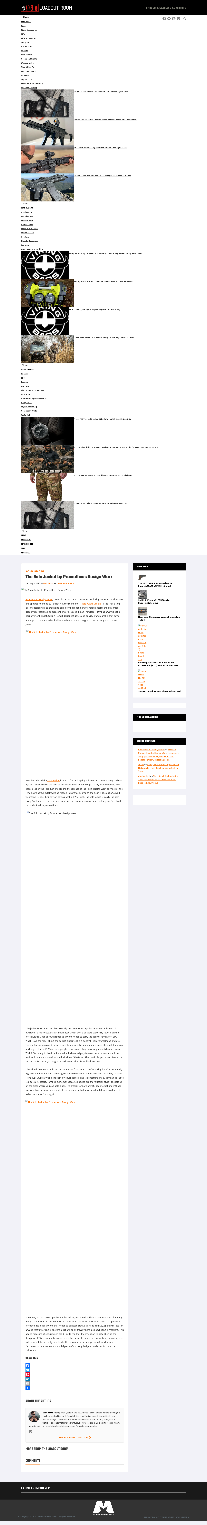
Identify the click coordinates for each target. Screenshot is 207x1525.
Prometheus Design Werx (38, 599)
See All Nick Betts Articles (74, 1437)
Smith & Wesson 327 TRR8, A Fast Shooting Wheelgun (155, 601)
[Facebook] (74, 1365)
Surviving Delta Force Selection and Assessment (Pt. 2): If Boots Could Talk (158, 664)
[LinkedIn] (74, 1379)
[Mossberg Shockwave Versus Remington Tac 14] (142, 608)
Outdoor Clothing (34, 571)
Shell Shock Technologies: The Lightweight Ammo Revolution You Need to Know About (158, 779)
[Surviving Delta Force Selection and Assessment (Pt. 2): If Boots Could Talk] (142, 625)
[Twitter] (74, 1370)
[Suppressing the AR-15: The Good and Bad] (142, 671)
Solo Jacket (53, 780)
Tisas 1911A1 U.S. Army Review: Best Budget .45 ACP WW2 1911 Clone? (156, 584)
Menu (26, 17)
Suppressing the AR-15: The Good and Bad (159, 691)
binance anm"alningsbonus (151, 749)
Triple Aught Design (90, 603)
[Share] (74, 1388)
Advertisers (182, 1517)
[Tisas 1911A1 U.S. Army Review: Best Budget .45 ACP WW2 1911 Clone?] (142, 575)
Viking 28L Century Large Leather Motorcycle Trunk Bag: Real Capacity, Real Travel (158, 768)
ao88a (141, 764)
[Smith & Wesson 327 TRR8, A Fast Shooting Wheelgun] (142, 591)
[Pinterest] (74, 1374)
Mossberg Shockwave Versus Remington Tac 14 (159, 618)
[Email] (74, 1383)
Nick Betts (48, 1412)
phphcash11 (144, 776)
